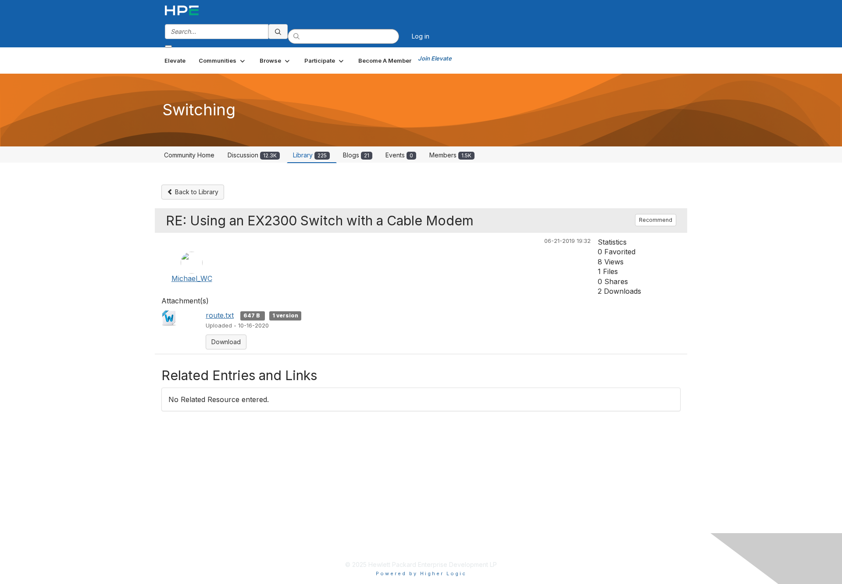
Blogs (356, 155)
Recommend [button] (655, 220)
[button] (222, 60)
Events (399, 155)
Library (310, 155)
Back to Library (195, 192)
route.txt (220, 315)
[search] (278, 31)
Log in (420, 36)
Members (450, 155)
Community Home (189, 155)
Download (226, 341)
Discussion (252, 155)
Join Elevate (435, 58)
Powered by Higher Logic (421, 573)
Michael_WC (191, 278)
